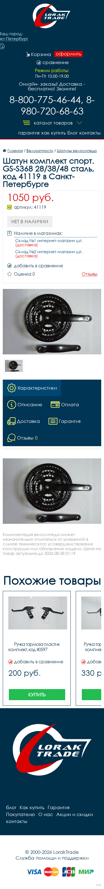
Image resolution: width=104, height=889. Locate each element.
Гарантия (29, 133)
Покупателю (20, 814)
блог (72, 133)
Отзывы (89, 274)
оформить (68, 54)
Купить (37, 694)
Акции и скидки (74, 814)
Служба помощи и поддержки (52, 858)
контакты (89, 133)
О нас (45, 814)
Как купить (53, 133)
